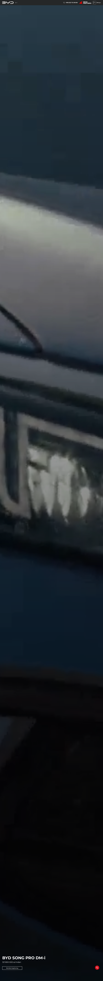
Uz (15, 2)
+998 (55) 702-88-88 (72, 2)
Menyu (99, 2)
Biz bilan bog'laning (12, 968)
